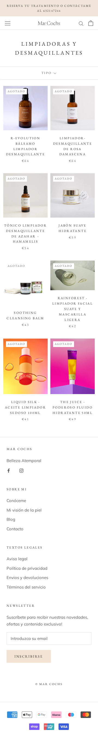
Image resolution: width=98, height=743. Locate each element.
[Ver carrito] (90, 23)
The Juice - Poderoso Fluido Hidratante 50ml (73, 407)
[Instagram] (21, 470)
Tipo (47, 73)
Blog (11, 519)
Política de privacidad (27, 568)
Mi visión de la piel (24, 510)
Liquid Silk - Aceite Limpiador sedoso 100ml (25, 407)
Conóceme (16, 500)
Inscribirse (28, 656)
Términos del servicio (26, 587)
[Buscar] (81, 23)
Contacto (15, 528)
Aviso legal (17, 558)
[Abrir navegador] (7, 23)
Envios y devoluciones (27, 577)
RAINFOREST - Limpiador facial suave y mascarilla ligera (72, 309)
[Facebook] (9, 470)
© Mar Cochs (48, 684)
